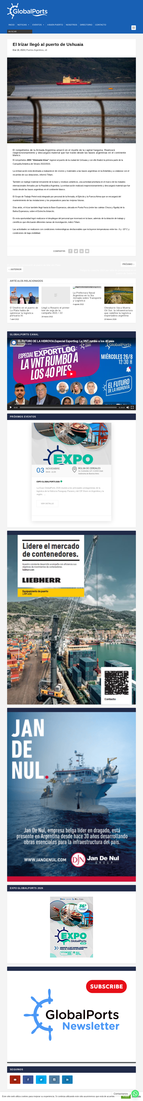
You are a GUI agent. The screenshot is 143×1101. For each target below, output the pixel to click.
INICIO (12, 25)
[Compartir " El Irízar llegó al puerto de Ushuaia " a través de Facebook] (70, 251)
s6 (46, 50)
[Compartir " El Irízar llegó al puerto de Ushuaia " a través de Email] (87, 251)
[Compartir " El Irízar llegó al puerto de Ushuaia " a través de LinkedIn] (81, 251)
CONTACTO (100, 25)
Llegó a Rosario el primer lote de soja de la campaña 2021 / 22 (55, 310)
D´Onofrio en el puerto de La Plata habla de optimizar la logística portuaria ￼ (24, 311)
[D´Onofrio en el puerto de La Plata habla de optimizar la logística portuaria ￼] (24, 295)
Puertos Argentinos (35, 50)
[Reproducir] (10, 407)
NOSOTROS (71, 25)
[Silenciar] (127, 407)
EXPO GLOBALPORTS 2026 (48, 482)
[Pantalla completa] (132, 407)
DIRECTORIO (86, 25)
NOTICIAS (22, 25)
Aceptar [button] (126, 1096)
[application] (71, 374)
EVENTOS (37, 25)
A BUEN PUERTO (55, 25)
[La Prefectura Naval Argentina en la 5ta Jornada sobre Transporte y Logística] (87, 288)
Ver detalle (47, 504)
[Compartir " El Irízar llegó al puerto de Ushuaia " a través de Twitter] (76, 251)
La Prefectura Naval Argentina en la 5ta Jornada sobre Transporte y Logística (87, 297)
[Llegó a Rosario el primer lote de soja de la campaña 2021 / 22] (55, 295)
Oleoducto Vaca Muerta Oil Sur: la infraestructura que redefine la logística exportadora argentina (118, 311)
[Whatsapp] (135, 1094)
